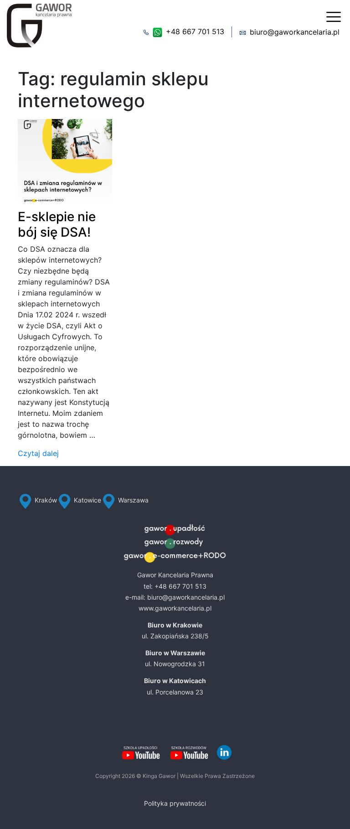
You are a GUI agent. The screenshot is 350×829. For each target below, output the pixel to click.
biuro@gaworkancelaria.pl (295, 31)
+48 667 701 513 (195, 31)
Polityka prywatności (175, 803)
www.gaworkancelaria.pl (175, 608)
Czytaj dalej (38, 453)
